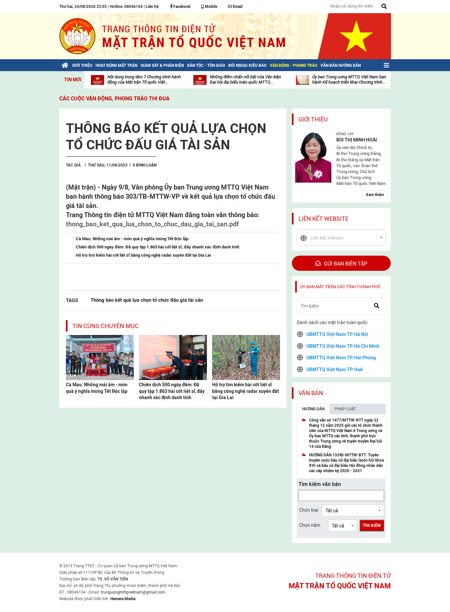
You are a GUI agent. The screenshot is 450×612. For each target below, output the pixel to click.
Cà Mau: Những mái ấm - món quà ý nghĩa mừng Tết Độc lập (96, 388)
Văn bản (310, 393)
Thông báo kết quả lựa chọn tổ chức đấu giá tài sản (147, 300)
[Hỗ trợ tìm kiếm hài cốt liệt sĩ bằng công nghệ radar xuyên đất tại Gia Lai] (246, 357)
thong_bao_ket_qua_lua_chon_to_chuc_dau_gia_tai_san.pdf (152, 224)
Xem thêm (375, 194)
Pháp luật (345, 409)
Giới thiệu (313, 119)
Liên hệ (152, 6)
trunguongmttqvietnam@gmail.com (133, 592)
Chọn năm (309, 525)
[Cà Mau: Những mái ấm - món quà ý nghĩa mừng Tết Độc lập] (100, 357)
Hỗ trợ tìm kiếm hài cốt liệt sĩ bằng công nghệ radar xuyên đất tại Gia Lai (245, 391)
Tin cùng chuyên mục (105, 325)
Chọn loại (308, 510)
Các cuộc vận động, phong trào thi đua (114, 98)
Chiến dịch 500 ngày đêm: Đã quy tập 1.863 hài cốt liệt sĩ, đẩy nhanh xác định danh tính (172, 391)
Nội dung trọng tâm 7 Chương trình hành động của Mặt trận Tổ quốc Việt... (144, 79)
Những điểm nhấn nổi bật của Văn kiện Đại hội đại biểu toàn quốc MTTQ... (245, 79)
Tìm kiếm (372, 525)
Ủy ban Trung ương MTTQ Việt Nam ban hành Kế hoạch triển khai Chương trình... (349, 79)
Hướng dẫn (313, 409)
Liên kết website (323, 218)
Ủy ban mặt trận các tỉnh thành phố (340, 286)
